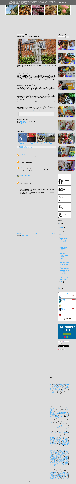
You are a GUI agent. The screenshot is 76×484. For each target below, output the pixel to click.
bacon (54, 384)
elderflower (61, 408)
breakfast (62, 391)
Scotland (61, 456)
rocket (54, 453)
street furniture (56, 463)
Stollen (67, 461)
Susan (28, 101)
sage (68, 454)
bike (51, 389)
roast (51, 453)
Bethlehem (67, 388)
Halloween (55, 420)
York (53, 477)
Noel (54, 439)
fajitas (64, 409)
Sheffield (65, 457)
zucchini (66, 478)
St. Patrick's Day (54, 461)
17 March (57, 378)
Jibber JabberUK (23, 124)
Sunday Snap (43, 65)
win (64, 475)
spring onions (62, 460)
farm (56, 410)
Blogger (54, 481)
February (61, 282)
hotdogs (58, 422)
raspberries (51, 450)
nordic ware (60, 439)
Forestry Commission (59, 414)
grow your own (64, 419)
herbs (60, 421)
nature (58, 437)
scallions (54, 456)
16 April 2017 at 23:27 (27, 181)
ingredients (54, 423)
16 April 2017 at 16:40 (27, 175)
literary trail (62, 429)
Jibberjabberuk (23, 122)
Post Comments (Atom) (25, 235)
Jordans (59, 424)
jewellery (56, 424)
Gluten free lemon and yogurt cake (63, 275)
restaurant (67, 451)
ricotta (68, 452)
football (53, 414)
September (62, 230)
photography (21, 147)
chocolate (62, 397)
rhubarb (59, 452)
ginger (53, 417)
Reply (20, 157)
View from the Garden (62, 472)
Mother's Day (51, 435)
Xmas (50, 477)
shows (50, 458)
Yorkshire (31, 147)
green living (52, 419)
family (67, 409)
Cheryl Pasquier (22, 167)
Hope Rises (63, 308)
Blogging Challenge (65, 390)
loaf (51, 431)
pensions (57, 444)
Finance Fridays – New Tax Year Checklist (64, 271)
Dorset (67, 406)
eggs (53, 408)
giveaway (57, 417)
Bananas (63, 385)
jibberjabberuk (23, 123)
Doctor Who (62, 406)
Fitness (58, 413)
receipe (60, 450)
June (61, 234)
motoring (56, 435)
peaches (59, 443)
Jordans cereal (63, 424)
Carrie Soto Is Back (64, 295)
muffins (63, 435)
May (61, 235)
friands (54, 415)
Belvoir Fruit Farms (58, 388)
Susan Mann (22, 181)
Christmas (51, 398)
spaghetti (66, 459)
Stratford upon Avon (59, 462)
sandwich (56, 455)
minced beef (67, 433)
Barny (59, 386)
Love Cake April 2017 (63, 279)
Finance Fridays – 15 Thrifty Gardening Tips (64, 254)
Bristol (66, 391)
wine (67, 475)
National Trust (52, 437)
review (52, 452)
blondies (51, 391)
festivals (51, 412)
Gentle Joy (21, 175)
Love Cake (61, 431)
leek (59, 427)
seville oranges (55, 457)
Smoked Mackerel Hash (64, 249)
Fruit (60, 415)
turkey (68, 469)
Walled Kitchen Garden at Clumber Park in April (64, 248)
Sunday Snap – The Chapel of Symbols (63, 251)
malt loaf (56, 432)
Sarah (38, 73)
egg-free (67, 407)
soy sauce (62, 459)
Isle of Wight (64, 423)
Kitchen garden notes (63, 425)
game (63, 415)
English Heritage (53, 409)
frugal (57, 415)
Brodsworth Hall (54, 392)
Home (36, 233)
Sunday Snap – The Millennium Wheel (22, 143)
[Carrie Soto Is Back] (60, 297)
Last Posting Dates (52, 427)
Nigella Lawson (52, 438)
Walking (57, 473)
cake (58, 393)
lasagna (63, 426)
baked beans (62, 384)
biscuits (51, 390)
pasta (53, 443)
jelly (50, 424)
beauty (61, 387)
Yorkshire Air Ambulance (64, 477)
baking (67, 384)
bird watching (55, 389)
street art (51, 463)
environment (59, 409)
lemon (56, 428)
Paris (63, 442)
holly (65, 421)
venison (52, 472)
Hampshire (63, 420)
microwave (55, 433)
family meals (52, 410)
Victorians (55, 472)
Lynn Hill (52, 432)
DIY (59, 406)
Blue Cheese (55, 391)
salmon (52, 455)
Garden (51, 416)
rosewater (51, 454)
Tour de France (52, 469)
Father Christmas (63, 410)
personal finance (64, 444)
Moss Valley (66, 434)
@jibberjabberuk (22, 121)
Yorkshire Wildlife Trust (58, 478)
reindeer (57, 451)
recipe (64, 450)
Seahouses (66, 456)
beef (67, 387)
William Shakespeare (60, 475)
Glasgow (62, 417)
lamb (60, 426)
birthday (67, 389)
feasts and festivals (58, 411)
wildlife (55, 475)
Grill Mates (57, 419)
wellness (60, 474)
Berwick (64, 388)
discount (56, 406)
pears (53, 444)
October (61, 228)
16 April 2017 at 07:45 (25, 154)
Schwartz (57, 456)
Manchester (60, 432)
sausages (65, 455)
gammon (66, 415)
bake (58, 384)
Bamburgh (59, 385)
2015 (60, 287)
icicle (65, 422)
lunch (68, 431)
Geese (50, 417)
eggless (51, 408)
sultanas (51, 464)
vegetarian (63, 471)
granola (58, 418)
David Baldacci (64, 309)
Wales (53, 473)
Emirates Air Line (66, 408)
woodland (57, 476)
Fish (50, 413)
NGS (66, 437)
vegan (55, 471)
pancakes (59, 442)
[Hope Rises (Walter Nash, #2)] (60, 310)
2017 (60, 224)
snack (56, 459)
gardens (62, 416)
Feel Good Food (65, 411)
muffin (59, 435)
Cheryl (53, 102)
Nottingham (52, 440)
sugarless (66, 463)
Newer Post (19, 233)
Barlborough (55, 386)
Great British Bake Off (64, 418)
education (59, 407)
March (61, 281)
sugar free (61, 463)
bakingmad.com (55, 385)
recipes (54, 451)
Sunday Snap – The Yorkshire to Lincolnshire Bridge (64, 268)
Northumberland (66, 439)
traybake (62, 469)
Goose (55, 418)
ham (59, 420)
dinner (53, 406)
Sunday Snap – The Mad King (41, 143)
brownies (59, 392)
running (58, 454)
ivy (67, 423)
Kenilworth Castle (39, 102)
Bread (59, 391)
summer (55, 464)
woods (61, 476)
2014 (60, 288)
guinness (51, 420)
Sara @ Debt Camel (23, 188)
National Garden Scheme (63, 436)
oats (50, 441)
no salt (56, 438)
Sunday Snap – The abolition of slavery (63, 260)
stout (50, 462)
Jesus (52, 424)
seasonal (51, 457)
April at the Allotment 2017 (64, 264)
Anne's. (24, 102)
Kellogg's (67, 424)
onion (60, 441)
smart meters (60, 458)
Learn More (61, 2)
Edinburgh (54, 407)
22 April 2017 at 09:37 (30, 188)
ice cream (62, 422)
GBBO (67, 416)
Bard (51, 386)
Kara (34, 73)
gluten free (66, 417)
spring (58, 460)
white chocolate (66, 474)
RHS (56, 452)
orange (51, 442)
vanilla (51, 471)
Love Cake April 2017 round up (63, 243)
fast (59, 410)
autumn (51, 384)
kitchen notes (51, 426)
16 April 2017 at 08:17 (28, 167)
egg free (63, 407)
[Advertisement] (38, 23)
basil (62, 386)
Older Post (53, 233)
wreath (64, 476)
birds (59, 389)
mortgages (62, 434)
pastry (56, 443)
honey (55, 422)
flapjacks (61, 413)
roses (67, 453)
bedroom (64, 387)
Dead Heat (63, 299)
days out (67, 404)
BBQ (58, 387)
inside (47, 102)
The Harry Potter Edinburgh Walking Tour (64, 258)
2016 (60, 285)
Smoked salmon (52, 459)
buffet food (63, 392)
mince (59, 433)
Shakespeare (61, 457)
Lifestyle (67, 428)
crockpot (63, 403)
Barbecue (67, 385)
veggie (68, 471)
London (54, 431)
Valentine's (67, 470)
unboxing (55, 470)
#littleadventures (52, 378)
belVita (54, 388)
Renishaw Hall (61, 451)
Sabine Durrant (64, 300)
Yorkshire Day (52, 478)
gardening (56, 416)
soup (59, 459)
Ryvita (65, 454)
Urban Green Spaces (60, 470)
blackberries (55, 390)
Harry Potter (56, 421)
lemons (60, 428)
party (65, 442)
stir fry (64, 461)
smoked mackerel (65, 458)
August (61, 231)
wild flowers (51, 475)
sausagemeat (60, 455)
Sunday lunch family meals (62, 464)
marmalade (51, 433)
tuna (65, 469)
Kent (51, 425)
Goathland (51, 418)
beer (50, 388)
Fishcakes (53, 413)
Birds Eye (63, 389)
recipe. (50, 451)
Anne (20, 154)
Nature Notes (62, 437)
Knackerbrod (56, 426)
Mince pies (62, 433)
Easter (51, 407)
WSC (67, 476)
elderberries (57, 408)
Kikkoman (54, 425)
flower (65, 413)
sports (55, 460)
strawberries (66, 462)
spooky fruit (51, 460)
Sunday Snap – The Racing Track (50, 143)
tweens (51, 470)
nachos (57, 436)
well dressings (56, 474)
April (61, 237)
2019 (60, 222)
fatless (53, 411)
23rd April (62, 378)
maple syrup (66, 432)
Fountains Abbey (65, 414)
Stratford (53, 462)
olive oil (57, 441)
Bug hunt (67, 392)
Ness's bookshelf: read (67, 293)
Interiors (58, 423)
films (53, 412)
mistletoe (58, 434)
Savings (51, 456)
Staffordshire (60, 461)
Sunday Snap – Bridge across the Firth (63, 241)
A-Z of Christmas (58, 379)
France (51, 415)
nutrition (67, 440)
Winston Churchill (52, 476)
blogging (59, 390)
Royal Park (54, 454)
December (62, 226)
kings (58, 425)
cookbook (55, 401)
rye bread (62, 454)
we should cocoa (66, 473)
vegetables (59, 471)
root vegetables (58, 453)
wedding (52, 474)
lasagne (67, 426)
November (62, 227)
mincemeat (52, 434)
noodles (57, 439)
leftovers (66, 427)
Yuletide (63, 478)
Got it (66, 2)
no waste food (61, 438)
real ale (55, 450)
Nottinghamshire (58, 440)
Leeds (57, 427)
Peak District (64, 443)
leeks (62, 427)
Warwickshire (61, 473)
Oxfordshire (54, 442)
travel (28, 147)
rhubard (63, 452)
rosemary (63, 453)
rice (65, 452)
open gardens (65, 441)
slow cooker (54, 458)
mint (55, 434)
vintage (51, 473)
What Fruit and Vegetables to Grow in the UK (64, 273)
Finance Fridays (62, 412)
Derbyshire (60, 405)
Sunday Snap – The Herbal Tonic (31, 143)
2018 (60, 223)
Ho (62, 421)
